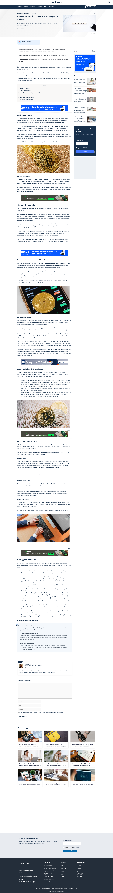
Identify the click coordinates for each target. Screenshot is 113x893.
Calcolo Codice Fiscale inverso (50, 868)
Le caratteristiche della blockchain (28, 95)
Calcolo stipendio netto (48, 865)
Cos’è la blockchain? (25, 88)
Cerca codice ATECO (48, 873)
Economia (62, 871)
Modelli (62, 874)
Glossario (62, 877)
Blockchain (20, 13)
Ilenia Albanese (21, 28)
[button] (4, 2)
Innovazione (51, 6)
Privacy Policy (80, 873)
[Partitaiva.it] (56, 2)
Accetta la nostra (82, 148)
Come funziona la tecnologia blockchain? (30, 93)
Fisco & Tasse (63, 868)
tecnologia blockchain (26, 628)
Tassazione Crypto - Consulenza (50, 881)
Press (78, 871)
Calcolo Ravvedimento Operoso (50, 870)
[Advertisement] (56, 810)
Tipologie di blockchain (25, 90)
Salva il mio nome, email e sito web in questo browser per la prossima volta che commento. (41, 712)
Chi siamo (79, 865)
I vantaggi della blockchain (26, 99)
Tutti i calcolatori (47, 874)
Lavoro (25, 6)
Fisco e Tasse (32, 6)
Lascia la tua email (80, 140)
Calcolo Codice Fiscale (48, 867)
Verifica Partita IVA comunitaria (50, 871)
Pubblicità (79, 870)
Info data (62, 876)
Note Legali (79, 876)
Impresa (19, 6)
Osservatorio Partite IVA (48, 876)
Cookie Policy (80, 874)
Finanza (39, 6)
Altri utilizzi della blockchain (27, 97)
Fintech (44, 6)
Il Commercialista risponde (49, 879)
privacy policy (76, 847)
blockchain (24, 645)
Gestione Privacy (80, 880)
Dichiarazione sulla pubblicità (82, 877)
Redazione (79, 868)
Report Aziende (47, 877)
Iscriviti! (85, 151)
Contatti (78, 867)
